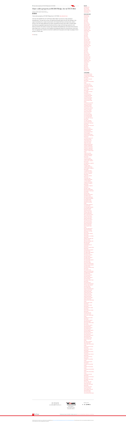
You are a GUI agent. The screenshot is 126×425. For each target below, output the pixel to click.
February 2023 (87, 69)
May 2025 (86, 35)
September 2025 (87, 30)
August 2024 (86, 46)
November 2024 (87, 43)
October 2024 (86, 44)
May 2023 (86, 65)
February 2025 (87, 39)
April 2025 (86, 36)
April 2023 (86, 66)
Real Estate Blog (87, 10)
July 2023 (86, 63)
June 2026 (86, 19)
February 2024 (87, 54)
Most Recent (86, 15)
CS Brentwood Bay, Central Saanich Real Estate (88, 100)
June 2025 (86, 34)
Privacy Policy (79, 414)
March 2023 (86, 68)
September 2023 (87, 60)
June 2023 (86, 64)
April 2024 (86, 51)
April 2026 (86, 21)
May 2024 (86, 50)
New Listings (86, 8)
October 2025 (86, 29)
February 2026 (87, 24)
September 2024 (87, 45)
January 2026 (86, 25)
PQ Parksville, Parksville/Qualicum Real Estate (88, 245)
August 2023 (86, 61)
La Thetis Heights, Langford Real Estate (42, 12)
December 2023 (87, 56)
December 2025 (87, 26)
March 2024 (86, 53)
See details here (64, 16)
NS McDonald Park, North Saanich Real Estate (88, 226)
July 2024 (86, 48)
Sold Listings (86, 12)
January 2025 (86, 40)
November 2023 (87, 58)
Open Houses (86, 9)
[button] (82, 404)
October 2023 (86, 59)
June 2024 (86, 49)
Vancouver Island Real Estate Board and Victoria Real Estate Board (63, 420)
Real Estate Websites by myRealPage (88, 414)
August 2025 (86, 31)
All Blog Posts (86, 7)
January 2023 (86, 70)
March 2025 (86, 38)
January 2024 (86, 55)
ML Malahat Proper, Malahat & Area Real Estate (88, 202)
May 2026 (86, 20)
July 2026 (86, 17)
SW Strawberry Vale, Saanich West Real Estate (88, 339)
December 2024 (87, 41)
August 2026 (86, 16)
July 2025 (86, 33)
